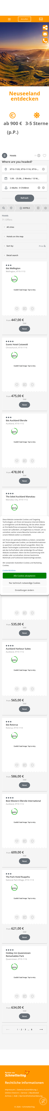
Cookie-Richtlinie (9, 570)
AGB (15, 1096)
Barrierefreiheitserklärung (30, 1096)
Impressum (10, 1089)
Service (24, 1093)
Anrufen (24, 19)
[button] (39, 21)
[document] (24, 97)
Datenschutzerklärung (26, 1089)
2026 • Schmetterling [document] (25, 1107)
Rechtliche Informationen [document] (24, 1082)
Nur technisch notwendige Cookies (24, 582)
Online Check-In (12, 1093)
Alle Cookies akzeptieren (24, 575)
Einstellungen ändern (24, 590)
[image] (24, 85)
